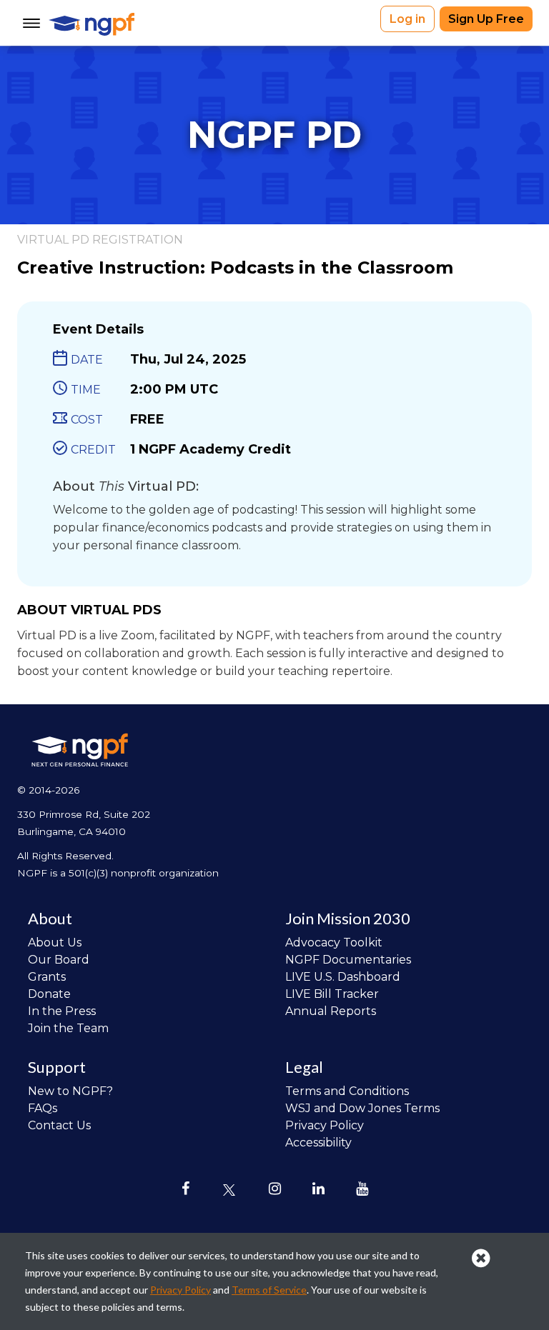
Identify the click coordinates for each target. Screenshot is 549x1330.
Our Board (58, 959)
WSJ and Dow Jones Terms (362, 1108)
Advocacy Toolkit (333, 942)
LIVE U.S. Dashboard (342, 977)
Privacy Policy (324, 1125)
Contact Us (59, 1125)
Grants (47, 977)
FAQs (42, 1108)
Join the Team (68, 1028)
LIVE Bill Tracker (332, 994)
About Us (54, 942)
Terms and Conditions (347, 1091)
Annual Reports (330, 1011)
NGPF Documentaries (348, 959)
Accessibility (318, 1142)
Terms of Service (269, 1290)
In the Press (62, 1011)
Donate (49, 994)
